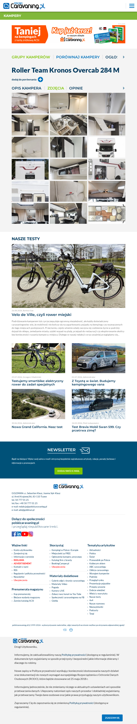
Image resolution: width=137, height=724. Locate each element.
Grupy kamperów (31, 57)
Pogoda (55, 587)
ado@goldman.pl (26, 510)
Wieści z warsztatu (98, 593)
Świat (92, 556)
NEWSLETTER (61, 449)
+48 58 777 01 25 (29, 503)
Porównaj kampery (78, 57)
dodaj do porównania (24, 79)
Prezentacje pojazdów (99, 583)
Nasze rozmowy (97, 603)
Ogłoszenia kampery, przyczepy (67, 556)
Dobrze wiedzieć (97, 590)
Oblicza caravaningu (99, 570)
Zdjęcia (55, 88)
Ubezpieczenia (20, 580)
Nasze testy (95, 597)
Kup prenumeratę (22, 594)
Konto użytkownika (23, 550)
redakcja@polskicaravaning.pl (33, 506)
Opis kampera (26, 88)
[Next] (123, 57)
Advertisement (23, 563)
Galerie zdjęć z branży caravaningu (68, 580)
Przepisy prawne (97, 587)
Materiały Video (59, 584)
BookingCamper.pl (60, 563)
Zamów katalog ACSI (24, 600)
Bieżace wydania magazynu (27, 597)
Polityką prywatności (81, 702)
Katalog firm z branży (62, 560)
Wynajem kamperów (99, 573)
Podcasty (93, 610)
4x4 (91, 600)
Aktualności (95, 550)
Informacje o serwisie (24, 556)
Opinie (76, 88)
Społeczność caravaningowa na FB (68, 597)
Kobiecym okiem (97, 563)
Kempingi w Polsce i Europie (65, 550)
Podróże (93, 576)
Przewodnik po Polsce (99, 560)
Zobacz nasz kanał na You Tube (66, 594)
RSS (15, 570)
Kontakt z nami (21, 566)
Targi (91, 613)
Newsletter (19, 576)
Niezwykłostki (96, 607)
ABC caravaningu (97, 566)
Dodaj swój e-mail (68, 471)
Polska (92, 553)
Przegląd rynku (96, 580)
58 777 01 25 (22, 500)
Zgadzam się (112, 717)
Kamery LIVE (58, 590)
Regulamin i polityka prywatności (29, 573)
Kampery (12, 16)
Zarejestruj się (20, 553)
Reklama (19, 560)
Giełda (55, 600)
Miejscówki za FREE (61, 553)
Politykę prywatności (74, 654)
